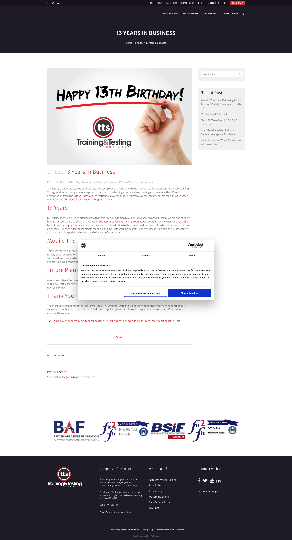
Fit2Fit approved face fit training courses (119, 221)
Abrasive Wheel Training (163, 479)
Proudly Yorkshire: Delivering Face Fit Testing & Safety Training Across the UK (222, 104)
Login (191, 3)
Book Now (236, 3)
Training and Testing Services (99, 182)
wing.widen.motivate (123, 512)
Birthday (138, 43)
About (159, 3)
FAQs (168, 3)
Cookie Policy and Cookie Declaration (124, 530)
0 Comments (145, 182)
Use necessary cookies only (145, 293)
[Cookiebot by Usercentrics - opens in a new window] (190, 245)
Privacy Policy (148, 530)
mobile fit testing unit (166, 320)
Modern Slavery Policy (165, 530)
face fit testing (181, 225)
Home (151, 3)
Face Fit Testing (158, 485)
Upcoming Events (159, 496)
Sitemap (180, 530)
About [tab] (191, 255)
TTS (119, 182)
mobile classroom (138, 320)
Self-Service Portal (159, 502)
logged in (67, 377)
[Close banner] (210, 246)
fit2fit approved (116, 320)
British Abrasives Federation (90, 195)
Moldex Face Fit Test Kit (214, 114)
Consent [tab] (100, 255)
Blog (175, 3)
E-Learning (155, 491)
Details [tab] (146, 255)
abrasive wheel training (69, 320)
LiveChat (154, 507)
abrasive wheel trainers (77, 199)
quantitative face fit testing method (88, 225)
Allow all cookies (189, 293)
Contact (183, 3)
